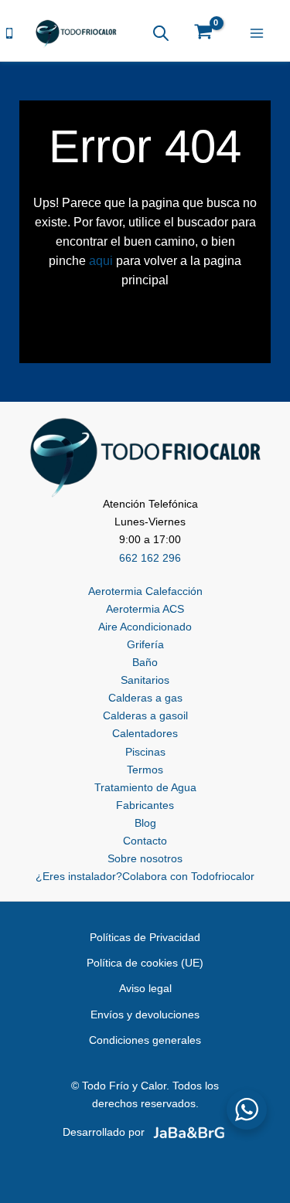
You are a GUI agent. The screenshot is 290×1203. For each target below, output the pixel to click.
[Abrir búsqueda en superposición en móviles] (161, 32)
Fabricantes (145, 805)
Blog (145, 823)
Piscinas (145, 752)
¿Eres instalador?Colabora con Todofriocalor (145, 876)
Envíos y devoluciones (145, 1014)
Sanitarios (145, 680)
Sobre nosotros (145, 858)
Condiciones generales (145, 1040)
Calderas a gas (145, 698)
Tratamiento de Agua (145, 787)
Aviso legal (145, 988)
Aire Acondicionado (145, 626)
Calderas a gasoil (145, 715)
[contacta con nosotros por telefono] (9, 32)
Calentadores (145, 733)
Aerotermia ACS (145, 609)
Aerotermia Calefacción (145, 591)
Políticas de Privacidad (145, 937)
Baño (145, 662)
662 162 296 (150, 558)
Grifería (145, 644)
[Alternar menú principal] (260, 33)
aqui (101, 260)
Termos (145, 769)
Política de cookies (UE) (145, 963)
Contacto (145, 840)
